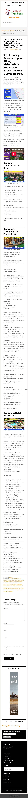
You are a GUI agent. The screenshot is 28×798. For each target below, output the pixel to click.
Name (5, 623)
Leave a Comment (14, 49)
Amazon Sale (14, 17)
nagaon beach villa (15, 588)
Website (6, 638)
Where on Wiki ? (8, 782)
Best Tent (6, 776)
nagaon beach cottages (9, 581)
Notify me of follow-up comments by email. (14, 647)
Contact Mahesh (8, 747)
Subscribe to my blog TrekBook (11, 731)
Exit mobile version (14, 796)
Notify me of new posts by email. (12, 654)
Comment (7, 608)
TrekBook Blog (14, 12)
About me (6, 749)
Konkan (11, 577)
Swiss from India (8, 762)
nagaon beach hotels (13, 583)
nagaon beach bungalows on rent (16, 580)
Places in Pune (7, 756)
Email (5, 630)
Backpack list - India (9, 758)
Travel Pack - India (8, 760)
